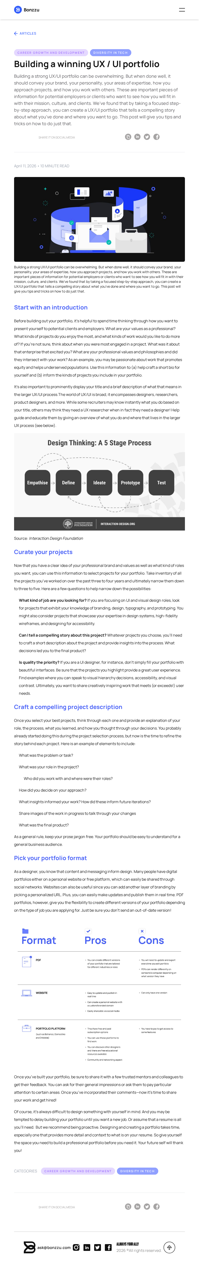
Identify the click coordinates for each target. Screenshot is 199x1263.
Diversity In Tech (110, 53)
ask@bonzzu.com (54, 1247)
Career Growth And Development (51, 53)
